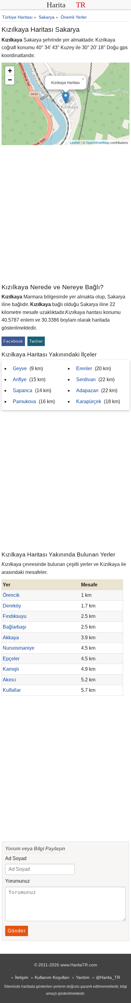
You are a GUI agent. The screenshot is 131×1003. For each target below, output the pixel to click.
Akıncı (9, 679)
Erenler (84, 368)
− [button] (10, 80)
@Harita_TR (108, 977)
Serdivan (86, 379)
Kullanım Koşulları (52, 977)
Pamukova (24, 401)
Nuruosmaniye (18, 648)
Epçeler (11, 658)
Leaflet (75, 142)
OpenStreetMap (97, 142)
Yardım (83, 977)
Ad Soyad (16, 858)
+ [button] (10, 71)
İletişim (21, 977)
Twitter (36, 341)
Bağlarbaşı (14, 626)
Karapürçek (88, 401)
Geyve (20, 368)
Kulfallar (12, 690)
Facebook (13, 341)
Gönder (17, 930)
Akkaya (11, 637)
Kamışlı (11, 669)
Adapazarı (87, 390)
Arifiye (20, 379)
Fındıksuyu (15, 616)
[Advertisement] (65, 213)
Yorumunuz (17, 881)
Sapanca (22, 390)
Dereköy (12, 605)
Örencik (11, 595)
